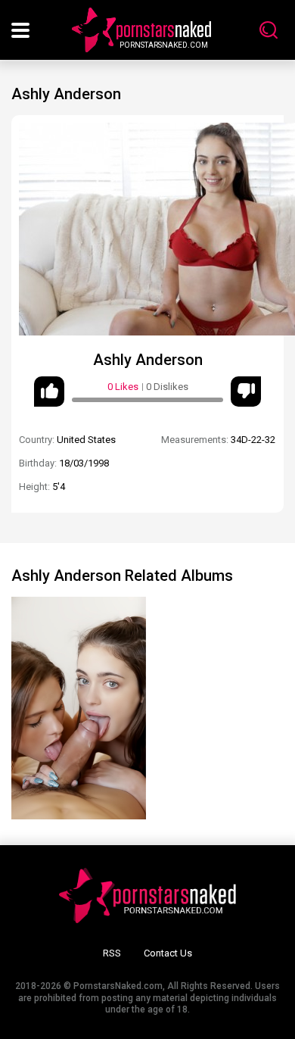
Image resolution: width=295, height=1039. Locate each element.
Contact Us (168, 953)
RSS (112, 953)
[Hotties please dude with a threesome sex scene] (78, 708)
